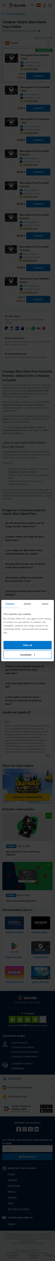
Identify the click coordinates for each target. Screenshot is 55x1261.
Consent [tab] (10, 603)
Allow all (27, 645)
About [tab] (45, 603)
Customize (25, 654)
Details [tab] (27, 603)
